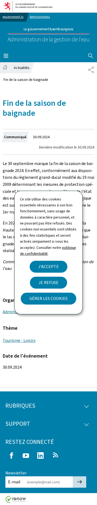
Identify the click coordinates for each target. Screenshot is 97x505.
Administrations (40, 17)
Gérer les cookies (48, 298)
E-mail (14, 482)
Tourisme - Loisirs (19, 340)
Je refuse (48, 282)
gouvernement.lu (13, 17)
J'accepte (48, 266)
